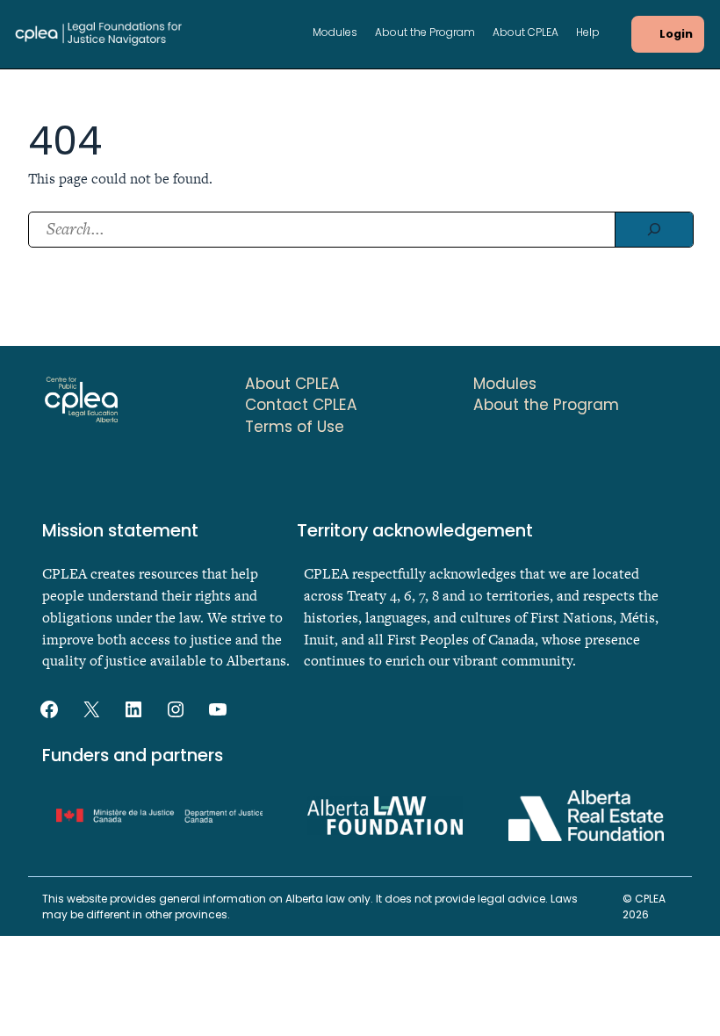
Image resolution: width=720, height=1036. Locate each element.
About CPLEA (525, 33)
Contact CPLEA (301, 404)
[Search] (654, 229)
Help (588, 33)
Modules (335, 33)
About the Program (425, 33)
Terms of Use (294, 426)
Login (676, 33)
